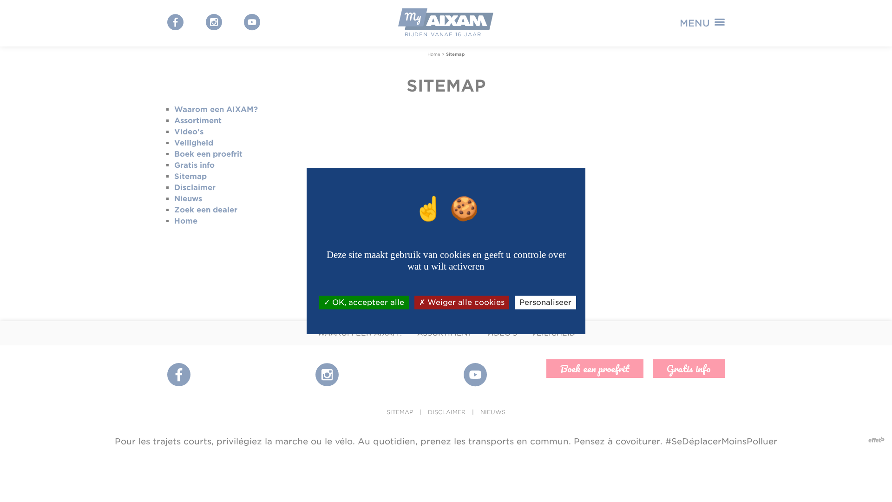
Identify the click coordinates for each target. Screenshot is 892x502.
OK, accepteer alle (367, 302)
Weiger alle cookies (465, 302)
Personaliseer (545, 302)
